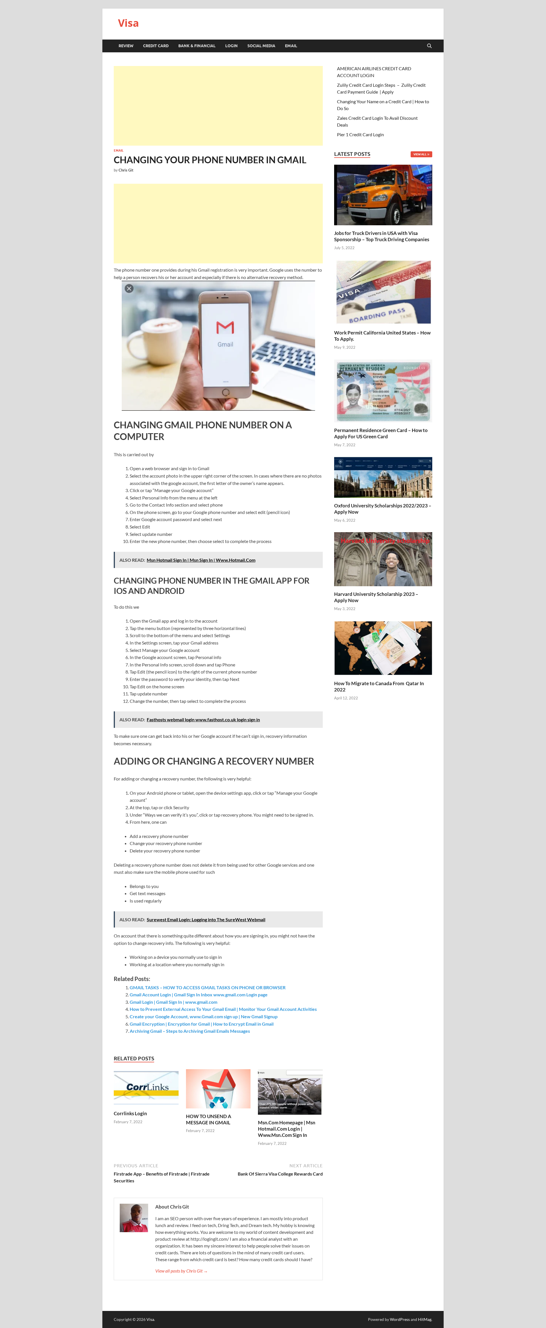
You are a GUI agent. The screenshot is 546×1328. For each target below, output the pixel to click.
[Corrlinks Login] (146, 1089)
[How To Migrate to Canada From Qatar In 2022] (383, 647)
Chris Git (126, 170)
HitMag (424, 1319)
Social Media (261, 46)
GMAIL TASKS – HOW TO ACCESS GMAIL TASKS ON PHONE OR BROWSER (208, 987)
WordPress (400, 1319)
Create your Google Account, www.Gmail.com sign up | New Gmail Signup (204, 1016)
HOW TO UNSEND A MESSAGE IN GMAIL (208, 1119)
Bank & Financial (197, 46)
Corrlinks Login (130, 1113)
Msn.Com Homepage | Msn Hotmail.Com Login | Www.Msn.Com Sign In (286, 1129)
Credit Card (156, 46)
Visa (128, 23)
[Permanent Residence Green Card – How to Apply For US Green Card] (383, 390)
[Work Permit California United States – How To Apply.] (383, 291)
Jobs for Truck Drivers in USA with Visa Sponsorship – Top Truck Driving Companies (382, 236)
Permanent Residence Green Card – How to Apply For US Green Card (381, 433)
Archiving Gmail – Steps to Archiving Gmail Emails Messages (190, 1031)
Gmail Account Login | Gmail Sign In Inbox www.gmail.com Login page (199, 994)
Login (231, 46)
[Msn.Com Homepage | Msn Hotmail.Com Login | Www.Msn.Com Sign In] (290, 1093)
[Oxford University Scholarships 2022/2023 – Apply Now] (383, 476)
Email (291, 46)
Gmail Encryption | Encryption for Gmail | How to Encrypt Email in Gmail (202, 1024)
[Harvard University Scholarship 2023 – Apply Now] (383, 558)
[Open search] (429, 46)
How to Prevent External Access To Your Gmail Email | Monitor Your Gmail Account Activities (223, 1009)
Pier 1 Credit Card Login (360, 134)
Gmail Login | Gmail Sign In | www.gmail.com (173, 1002)
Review (126, 46)
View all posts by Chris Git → (181, 1270)
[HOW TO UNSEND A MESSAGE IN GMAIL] (218, 1090)
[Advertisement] (218, 106)
